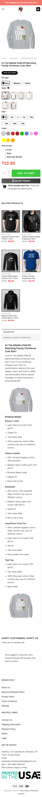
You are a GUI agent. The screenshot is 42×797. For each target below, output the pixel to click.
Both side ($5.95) (14, 157)
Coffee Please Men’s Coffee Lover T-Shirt (10, 277)
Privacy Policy (8, 696)
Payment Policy (9, 729)
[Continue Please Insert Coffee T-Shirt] (11, 221)
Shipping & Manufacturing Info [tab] (17, 337)
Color (4, 128)
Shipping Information (11, 724)
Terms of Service (9, 701)
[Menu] (3, 9)
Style (5, 88)
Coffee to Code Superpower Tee (28, 277)
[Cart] (38, 9)
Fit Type (5, 78)
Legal (4, 738)
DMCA (4, 733)
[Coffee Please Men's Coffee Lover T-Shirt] (11, 261)
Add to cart (26, 173)
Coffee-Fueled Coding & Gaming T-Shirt (31, 238)
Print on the (7, 146)
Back (9, 153)
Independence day (29, 58)
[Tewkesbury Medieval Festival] (21, 9)
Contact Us (7, 720)
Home (4, 58)
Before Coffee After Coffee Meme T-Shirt (10, 317)
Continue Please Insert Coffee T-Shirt (10, 238)
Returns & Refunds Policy (13, 692)
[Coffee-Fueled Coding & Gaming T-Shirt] (31, 221)
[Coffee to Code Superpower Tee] (31, 261)
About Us (6, 687)
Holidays (14, 58)
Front (9, 150)
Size (4, 112)
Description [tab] (8, 332)
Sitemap (5, 706)
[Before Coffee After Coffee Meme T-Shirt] (11, 300)
